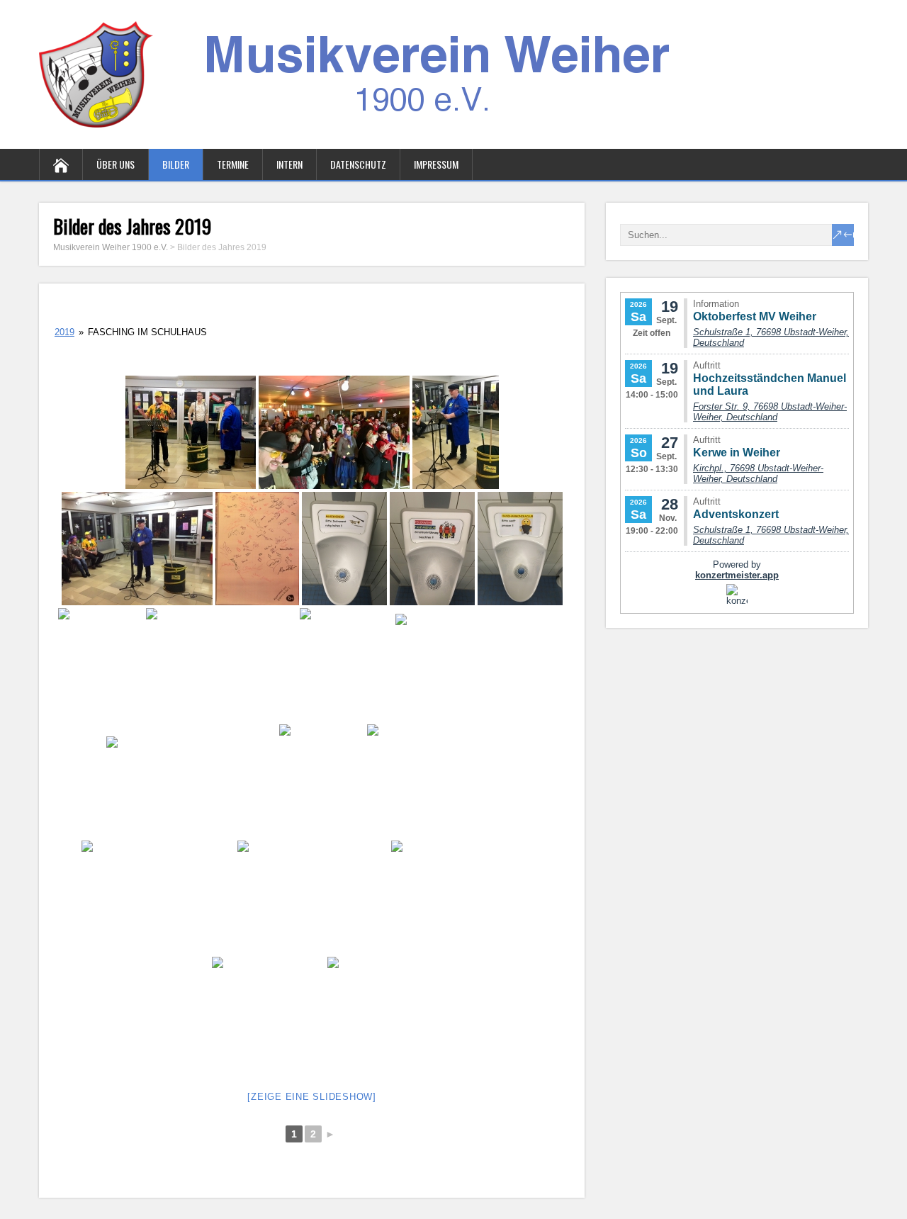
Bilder (175, 164)
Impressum (436, 164)
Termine (233, 164)
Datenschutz (358, 164)
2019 (64, 332)
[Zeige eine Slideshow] (311, 1096)
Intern (289, 164)
